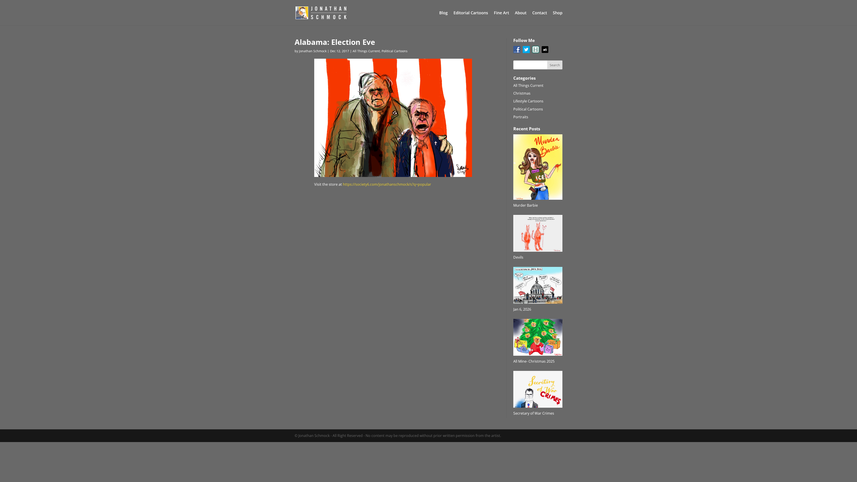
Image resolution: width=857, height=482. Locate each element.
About (520, 13)
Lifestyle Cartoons (528, 101)
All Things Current (366, 51)
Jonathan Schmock (313, 51)
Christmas (521, 93)
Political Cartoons (395, 51)
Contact (539, 13)
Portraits (520, 116)
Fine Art (501, 13)
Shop (557, 13)
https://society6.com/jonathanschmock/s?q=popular (387, 184)
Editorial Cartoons (470, 13)
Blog (443, 13)
